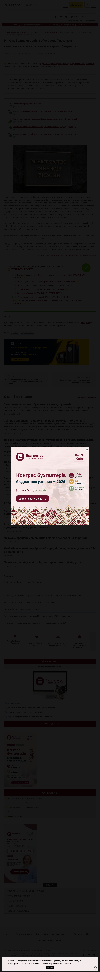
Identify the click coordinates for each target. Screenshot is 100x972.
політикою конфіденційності (33, 963)
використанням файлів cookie (59, 963)
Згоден (50, 967)
